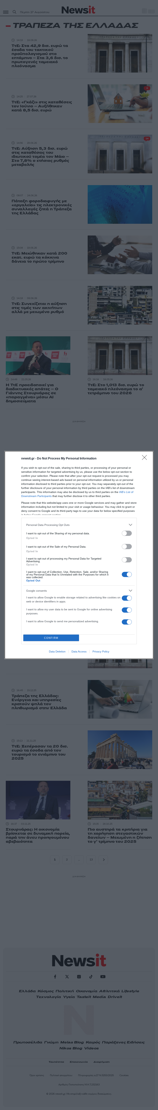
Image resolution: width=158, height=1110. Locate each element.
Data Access (79, 651)
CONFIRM (51, 637)
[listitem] (79, 525)
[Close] (145, 458)
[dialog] (79, 555)
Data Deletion (57, 651)
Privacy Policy (100, 651)
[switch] (127, 533)
